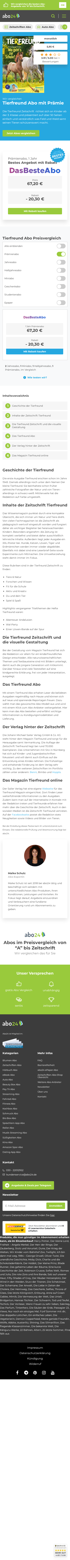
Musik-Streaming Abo (15, 1132)
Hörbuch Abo (10, 1070)
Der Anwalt (25, 1285)
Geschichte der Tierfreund (27, 405)
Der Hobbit (30, 1263)
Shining (34, 1322)
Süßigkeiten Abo (12, 1137)
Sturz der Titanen (35, 1281)
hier (52, 1215)
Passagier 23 (61, 1307)
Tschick (4, 1304)
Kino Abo (8, 1142)
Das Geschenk (36, 1289)
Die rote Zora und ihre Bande (29, 1274)
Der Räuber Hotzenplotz (46, 1278)
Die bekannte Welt (42, 1326)
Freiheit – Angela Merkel (14, 1244)
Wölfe (3, 1322)
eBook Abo (9, 1075)
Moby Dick (34, 1259)
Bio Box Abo (9, 1118)
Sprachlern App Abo (14, 1123)
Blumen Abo (10, 1060)
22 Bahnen (26, 1329)
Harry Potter (41, 1241)
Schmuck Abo (10, 1113)
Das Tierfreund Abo (23, 436)
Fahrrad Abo (9, 1099)
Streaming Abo (11, 1094)
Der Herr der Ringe (41, 1244)
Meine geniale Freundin (55, 1318)
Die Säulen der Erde (41, 1307)
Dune (42, 1248)
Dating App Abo (11, 1152)
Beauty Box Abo (11, 1084)
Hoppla (56, 772)
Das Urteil (56, 1296)
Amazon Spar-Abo (13, 1147)
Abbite (12, 1322)
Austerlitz (23, 1322)
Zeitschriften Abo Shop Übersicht (50, 1076)
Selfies (50, 1289)
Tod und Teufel (60, 1300)
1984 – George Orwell (30, 1255)
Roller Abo (8, 1128)
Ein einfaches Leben (40, 1315)
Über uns (43, 1092)
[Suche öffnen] (53, 16)
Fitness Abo (9, 1103)
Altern (37, 1329)
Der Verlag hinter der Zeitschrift (31, 445)
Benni (33, 772)
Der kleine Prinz (47, 1263)
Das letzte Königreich (20, 1292)
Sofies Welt (52, 1270)
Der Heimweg (18, 1289)
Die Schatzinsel (56, 1281)
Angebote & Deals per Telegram (31, 1185)
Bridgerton (6, 1300)
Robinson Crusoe (34, 1270)
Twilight (51, 1252)
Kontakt (42, 1096)
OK (63, 5)
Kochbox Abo (10, 1108)
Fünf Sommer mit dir (52, 1311)
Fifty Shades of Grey (19, 1278)
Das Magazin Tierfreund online (30, 455)
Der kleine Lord (59, 1241)
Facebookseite (20, 814)
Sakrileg (64, 1304)
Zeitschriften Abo (20, 26)
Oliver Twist (52, 1255)
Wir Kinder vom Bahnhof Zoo (27, 1252)
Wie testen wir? (37, 377)
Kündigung (35, 1358)
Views (3, 1311)
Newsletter (44, 1087)
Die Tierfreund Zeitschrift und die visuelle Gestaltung (36, 426)
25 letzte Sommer (53, 1329)
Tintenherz (21, 1307)
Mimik (13, 1296)
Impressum (35, 1347)
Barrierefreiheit (46, 1065)
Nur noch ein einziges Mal (23, 1311)
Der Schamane (9, 1285)
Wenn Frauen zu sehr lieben (42, 1304)
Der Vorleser (17, 1304)
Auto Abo (48, 26)
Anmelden (55, 1205)
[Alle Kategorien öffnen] (63, 16)
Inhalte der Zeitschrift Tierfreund (31, 415)
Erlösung (39, 1292)
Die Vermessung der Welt (33, 1296)
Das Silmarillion (49, 1322)
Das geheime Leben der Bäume (28, 1266)
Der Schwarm (42, 1300)
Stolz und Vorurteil (26, 1248)
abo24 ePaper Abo (48, 1070)
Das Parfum (7, 1307)
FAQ (40, 1060)
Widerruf (35, 1364)
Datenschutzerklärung (35, 1353)
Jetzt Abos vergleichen (21, 133)
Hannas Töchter (23, 1300)
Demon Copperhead (28, 1318)
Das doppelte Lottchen (13, 1315)
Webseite (47, 788)
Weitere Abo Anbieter (49, 1082)
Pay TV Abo (9, 1089)
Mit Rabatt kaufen (35, 211)
